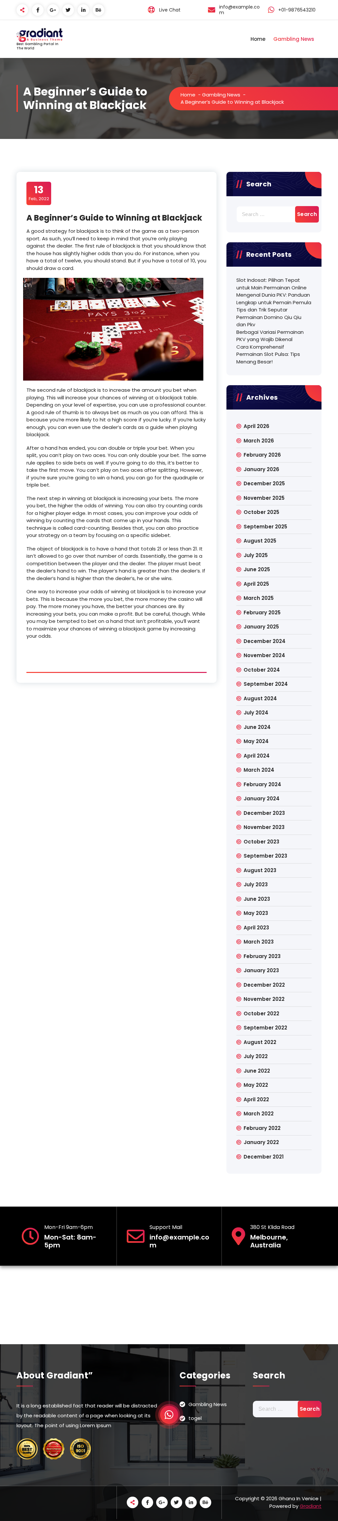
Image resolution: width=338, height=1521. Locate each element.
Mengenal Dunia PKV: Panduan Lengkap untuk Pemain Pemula (273, 298)
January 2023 (261, 970)
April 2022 (256, 1099)
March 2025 (259, 598)
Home (258, 39)
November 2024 (264, 655)
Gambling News (293, 39)
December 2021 (264, 1156)
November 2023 (264, 827)
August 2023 (260, 870)
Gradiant (310, 1506)
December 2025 (264, 483)
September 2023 (265, 855)
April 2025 (256, 583)
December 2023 (264, 813)
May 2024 (256, 741)
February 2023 (262, 956)
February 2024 (262, 784)
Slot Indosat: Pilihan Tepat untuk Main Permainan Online (271, 284)
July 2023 (256, 884)
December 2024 (265, 641)
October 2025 (261, 512)
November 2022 (264, 999)
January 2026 (261, 469)
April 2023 (256, 927)
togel (195, 1418)
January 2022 (261, 1142)
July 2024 (256, 712)
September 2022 (265, 1027)
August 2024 (260, 698)
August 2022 (260, 1042)
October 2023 (261, 841)
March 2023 (259, 941)
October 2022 (261, 1013)
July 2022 (256, 1056)
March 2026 (259, 440)
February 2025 (262, 612)
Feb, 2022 (39, 193)
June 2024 (257, 727)
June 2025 (257, 569)
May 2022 (256, 1084)
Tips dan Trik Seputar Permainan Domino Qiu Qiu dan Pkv (268, 317)
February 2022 (262, 1128)
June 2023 (257, 898)
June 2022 (257, 1070)
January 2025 (261, 626)
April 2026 (256, 426)
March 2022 (259, 1113)
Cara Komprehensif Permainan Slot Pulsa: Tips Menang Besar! (268, 354)
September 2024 (266, 683)
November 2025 (264, 497)
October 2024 (262, 669)
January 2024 (262, 798)
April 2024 (257, 755)
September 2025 (265, 526)
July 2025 (256, 555)
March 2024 (259, 769)
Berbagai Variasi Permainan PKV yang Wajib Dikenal (270, 336)
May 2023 (256, 913)
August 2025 (260, 540)
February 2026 (262, 454)
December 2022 (264, 984)
